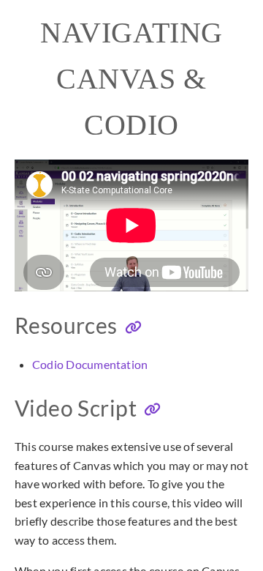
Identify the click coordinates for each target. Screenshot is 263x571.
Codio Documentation (90, 364)
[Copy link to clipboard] (133, 327)
